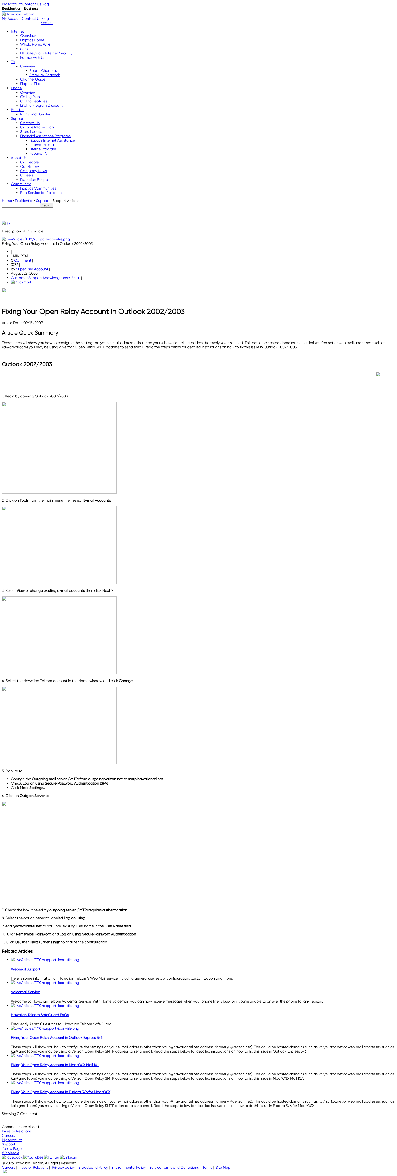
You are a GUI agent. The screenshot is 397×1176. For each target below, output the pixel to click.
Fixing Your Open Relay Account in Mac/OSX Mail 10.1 (55, 1065)
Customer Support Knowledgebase (40, 278)
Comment (22, 260)
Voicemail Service (25, 992)
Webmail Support (25, 969)
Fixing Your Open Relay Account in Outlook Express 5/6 (56, 1037)
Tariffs (207, 1167)
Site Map (223, 1167)
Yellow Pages (12, 1148)
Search (47, 23)
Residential (11, 8)
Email (75, 278)
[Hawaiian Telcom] (18, 14)
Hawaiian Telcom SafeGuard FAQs (40, 1015)
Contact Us (31, 4)
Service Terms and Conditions (174, 1167)
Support (8, 1144)
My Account (12, 4)
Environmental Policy (129, 1167)
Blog (45, 4)
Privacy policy (63, 1167)
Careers (8, 1135)
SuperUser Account (32, 269)
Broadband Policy (93, 1167)
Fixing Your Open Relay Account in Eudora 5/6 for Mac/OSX (60, 1092)
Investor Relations (16, 1131)
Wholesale (10, 1153)
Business (31, 8)
